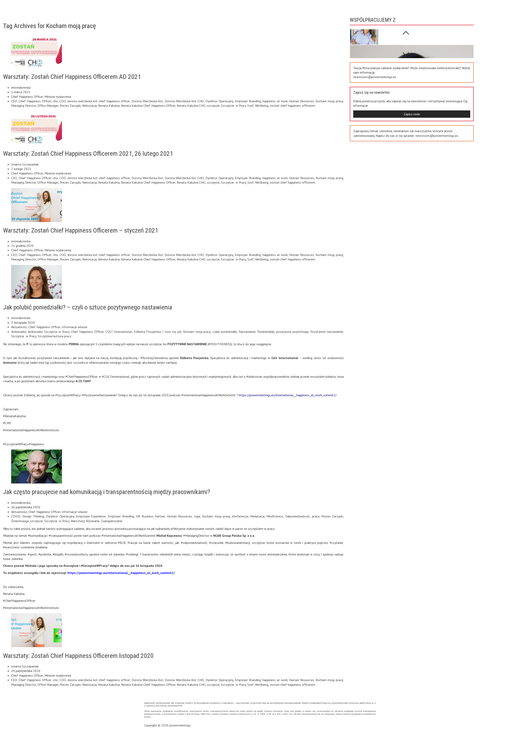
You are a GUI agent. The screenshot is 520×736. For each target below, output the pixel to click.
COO (63, 101)
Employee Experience (91, 516)
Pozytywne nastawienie (326, 332)
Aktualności (19, 327)
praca (315, 516)
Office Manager (47, 105)
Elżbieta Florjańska (147, 332)
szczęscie (213, 105)
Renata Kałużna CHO (191, 105)
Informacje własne (74, 327)
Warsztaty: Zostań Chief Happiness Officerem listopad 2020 (78, 656)
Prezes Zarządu (70, 105)
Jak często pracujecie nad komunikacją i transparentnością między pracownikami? (106, 492)
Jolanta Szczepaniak (25, 164)
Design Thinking (33, 516)
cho (55, 101)
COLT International (118, 332)
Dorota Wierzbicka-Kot (147, 101)
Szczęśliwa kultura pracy (54, 336)
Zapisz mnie (412, 114)
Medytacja (257, 516)
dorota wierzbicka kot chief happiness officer (98, 101)
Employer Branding (248, 101)
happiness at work (275, 101)
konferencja (240, 516)
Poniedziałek (265, 332)
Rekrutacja (89, 105)
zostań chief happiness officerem (292, 105)
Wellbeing (261, 105)
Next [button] (406, 30)
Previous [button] (406, 52)
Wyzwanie (93, 521)
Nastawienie (247, 332)
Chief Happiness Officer (27, 97)
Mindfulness (274, 516)
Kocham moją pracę (329, 101)
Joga (197, 516)
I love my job (171, 332)
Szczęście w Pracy (233, 105)
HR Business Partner (150, 516)
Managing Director (23, 105)
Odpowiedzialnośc (297, 516)
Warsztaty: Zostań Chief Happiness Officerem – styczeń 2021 (80, 230)
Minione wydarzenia (57, 97)
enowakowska (20, 87)
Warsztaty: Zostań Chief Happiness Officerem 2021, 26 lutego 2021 (88, 153)
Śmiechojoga (20, 521)
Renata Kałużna (109, 105)
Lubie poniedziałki (224, 332)
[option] (412, 30)
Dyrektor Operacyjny (219, 101)
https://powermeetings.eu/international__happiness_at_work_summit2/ (288, 395)
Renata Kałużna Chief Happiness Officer (148, 105)
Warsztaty (77, 521)
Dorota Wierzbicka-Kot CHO (184, 101)
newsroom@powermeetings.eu (374, 77)
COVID (15, 516)
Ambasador (18, 332)
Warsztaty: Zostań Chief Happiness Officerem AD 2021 (72, 77)
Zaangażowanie (111, 521)
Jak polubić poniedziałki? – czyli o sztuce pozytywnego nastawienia (87, 307)
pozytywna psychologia (292, 332)
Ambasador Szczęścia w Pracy (48, 332)
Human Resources (301, 101)
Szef (250, 105)
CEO (14, 101)
